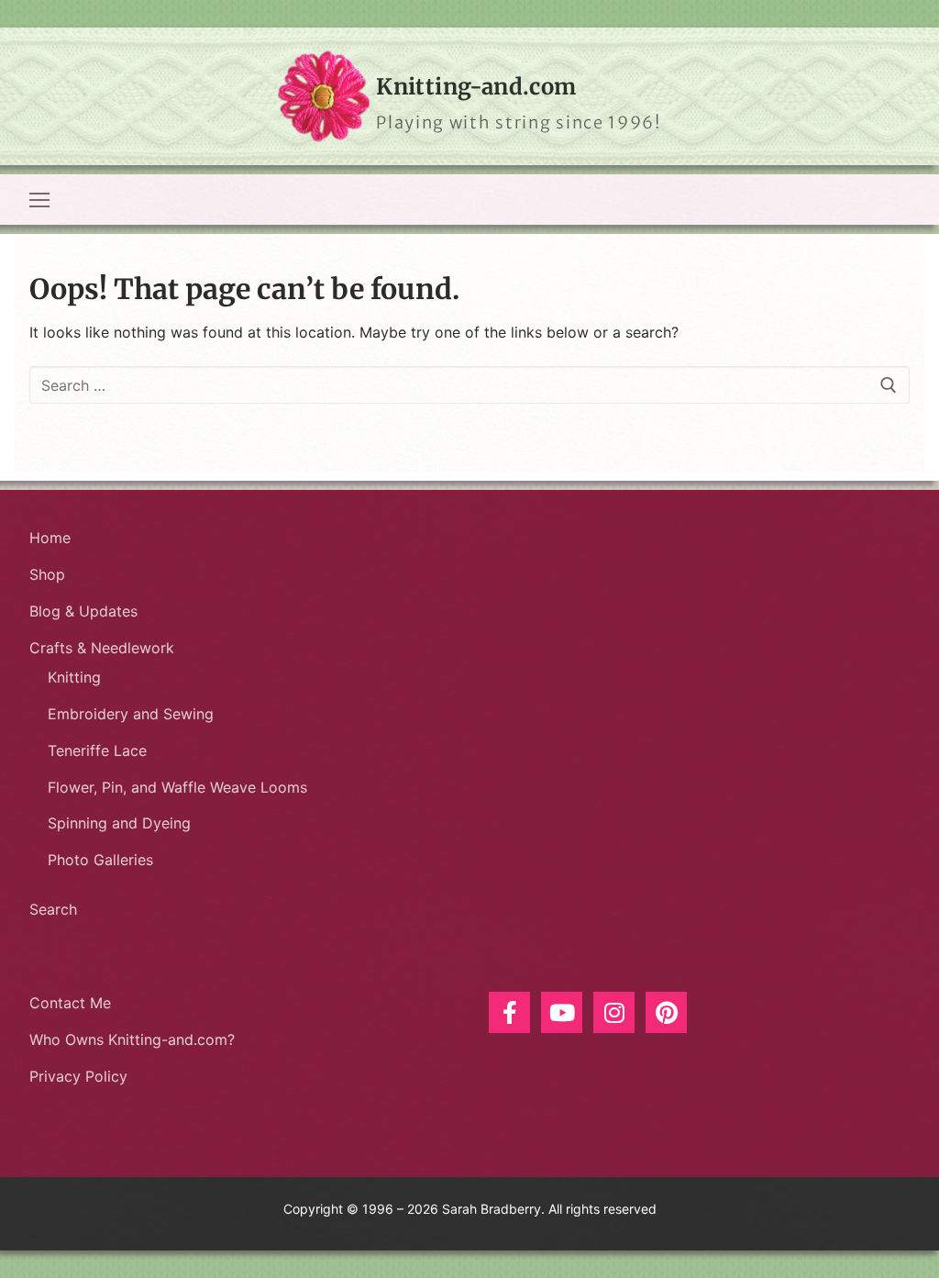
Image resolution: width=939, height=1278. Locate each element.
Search (53, 909)
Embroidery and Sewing (131, 714)
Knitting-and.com (476, 86)
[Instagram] (614, 1012)
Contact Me (70, 1003)
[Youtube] (561, 1012)
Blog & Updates (83, 611)
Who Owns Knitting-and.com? (132, 1039)
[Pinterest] (666, 1012)
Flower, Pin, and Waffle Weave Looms (177, 787)
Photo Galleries (100, 859)
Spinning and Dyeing (119, 823)
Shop (47, 574)
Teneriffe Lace (97, 750)
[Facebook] (509, 1012)
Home (50, 537)
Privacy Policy (78, 1076)
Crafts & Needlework (101, 648)
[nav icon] (39, 200)
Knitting (74, 677)
